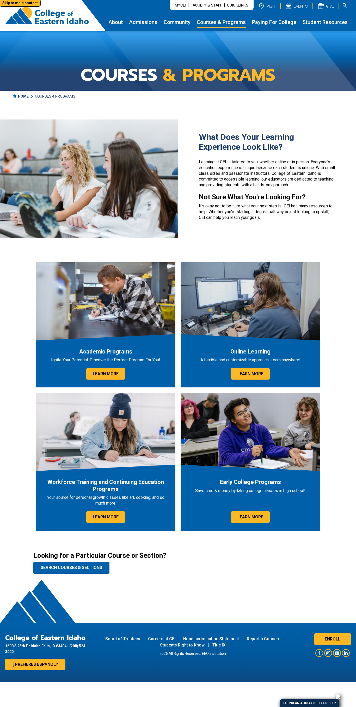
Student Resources (325, 22)
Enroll (332, 639)
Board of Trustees (122, 638)
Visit (266, 6)
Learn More (106, 373)
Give (325, 6)
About (115, 22)
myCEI (180, 5)
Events (296, 6)
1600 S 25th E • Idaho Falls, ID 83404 (35, 646)
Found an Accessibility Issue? (309, 703)
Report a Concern (263, 638)
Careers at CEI (161, 638)
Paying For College (274, 22)
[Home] (47, 15)
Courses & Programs (221, 22)
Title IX (218, 645)
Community (177, 22)
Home (23, 96)
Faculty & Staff (206, 5)
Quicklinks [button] (237, 5)
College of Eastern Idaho (45, 638)
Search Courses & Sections (71, 567)
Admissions (143, 22)
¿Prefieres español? (35, 664)
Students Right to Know (182, 645)
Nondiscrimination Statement (211, 638)
